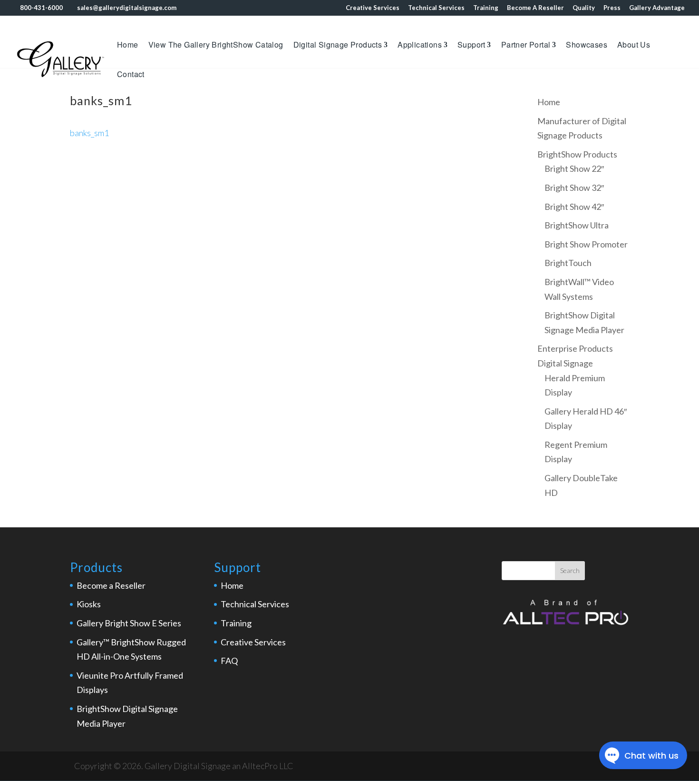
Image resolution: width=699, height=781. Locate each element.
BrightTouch (568, 262)
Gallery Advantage (657, 8)
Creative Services (372, 8)
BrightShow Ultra (576, 225)
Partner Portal (526, 45)
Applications (420, 45)
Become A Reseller (535, 8)
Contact (131, 74)
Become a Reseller (111, 585)
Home (127, 45)
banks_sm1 (89, 133)
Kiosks (89, 604)
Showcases (586, 45)
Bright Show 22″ (574, 168)
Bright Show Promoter (586, 244)
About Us (633, 45)
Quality (584, 8)
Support (471, 45)
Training (485, 8)
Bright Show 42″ (574, 206)
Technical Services (436, 8)
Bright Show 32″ (574, 187)
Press (612, 8)
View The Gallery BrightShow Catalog (215, 45)
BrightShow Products (577, 154)
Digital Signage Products (337, 45)
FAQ (229, 660)
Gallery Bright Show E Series (129, 623)
